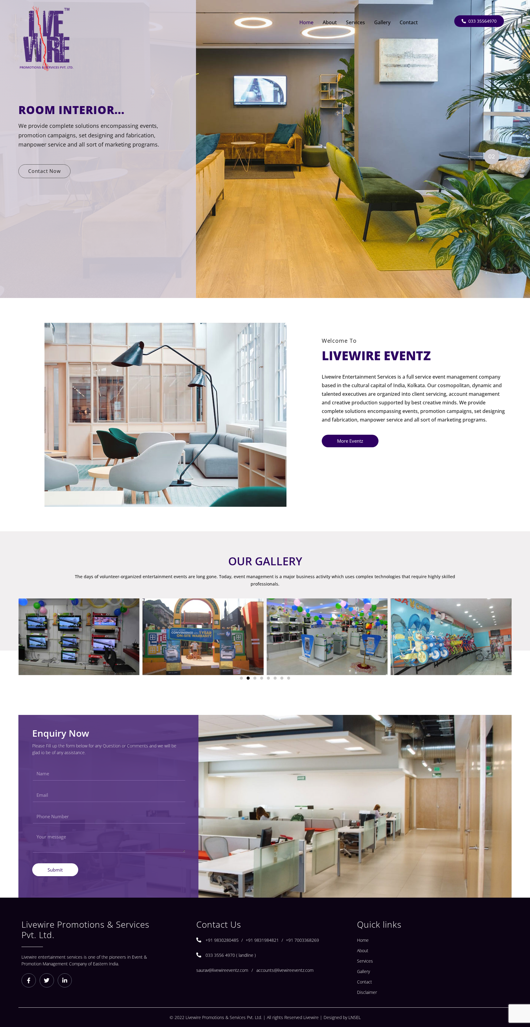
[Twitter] (47, 980)
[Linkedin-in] (65, 980)
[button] (241, 678)
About (330, 22)
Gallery (382, 22)
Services (355, 22)
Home (306, 22)
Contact (409, 22)
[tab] (487, 136)
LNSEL (354, 1017)
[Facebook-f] (28, 980)
